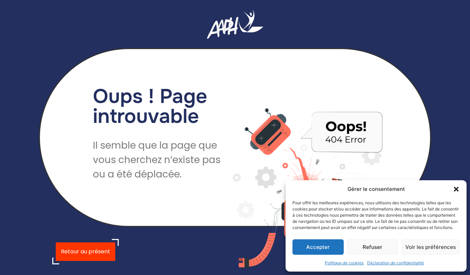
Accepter (318, 247)
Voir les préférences (430, 247)
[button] (456, 189)
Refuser (372, 247)
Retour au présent (85, 251)
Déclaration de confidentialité (395, 262)
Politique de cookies (344, 262)
